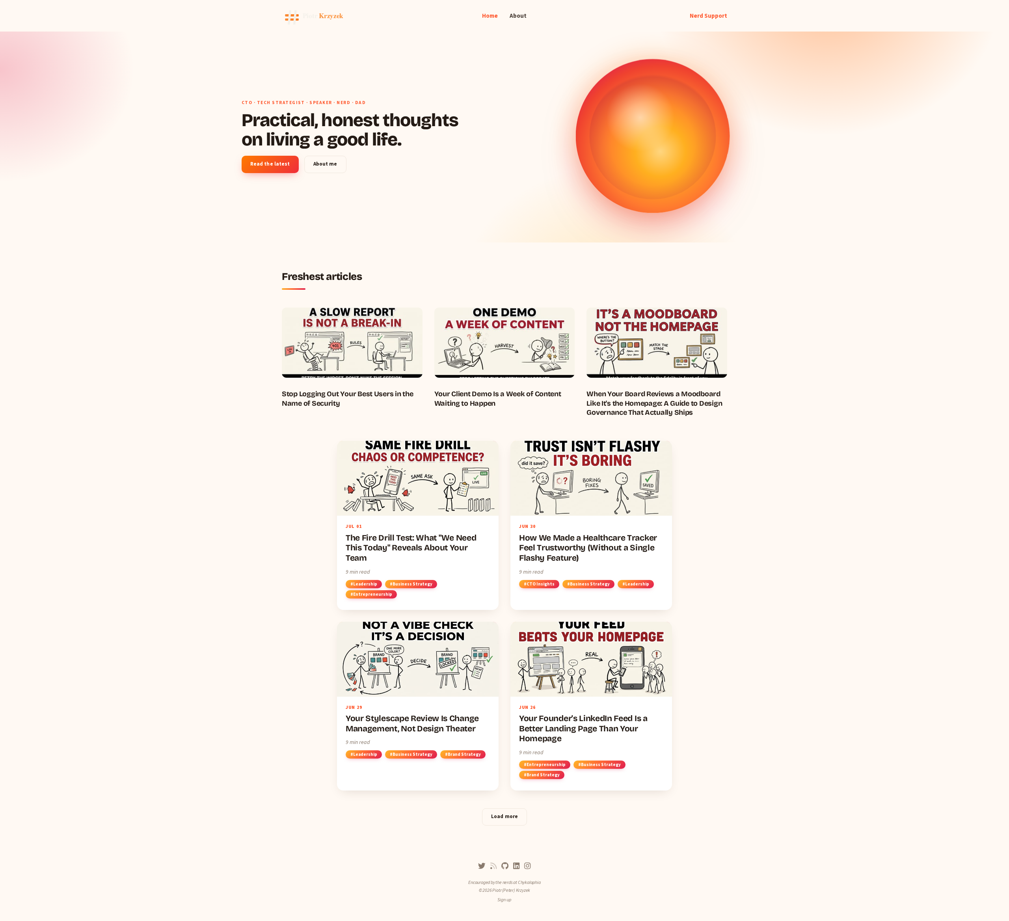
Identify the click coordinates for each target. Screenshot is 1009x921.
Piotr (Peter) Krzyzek (511, 890)
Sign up (504, 899)
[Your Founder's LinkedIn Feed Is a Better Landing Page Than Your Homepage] (591, 706)
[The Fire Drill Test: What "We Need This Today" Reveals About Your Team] (418, 525)
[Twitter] (482, 866)
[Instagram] (527, 866)
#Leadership (363, 584)
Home (490, 15)
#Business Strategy (411, 584)
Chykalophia (529, 882)
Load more (504, 816)
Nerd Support (708, 15)
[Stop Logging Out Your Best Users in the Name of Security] (352, 358)
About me (325, 163)
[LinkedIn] (516, 866)
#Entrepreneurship (371, 594)
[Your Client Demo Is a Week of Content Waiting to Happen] (504, 358)
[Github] (504, 866)
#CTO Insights (539, 584)
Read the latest (270, 163)
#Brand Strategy (463, 754)
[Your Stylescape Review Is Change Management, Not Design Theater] (418, 706)
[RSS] (493, 866)
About (518, 15)
